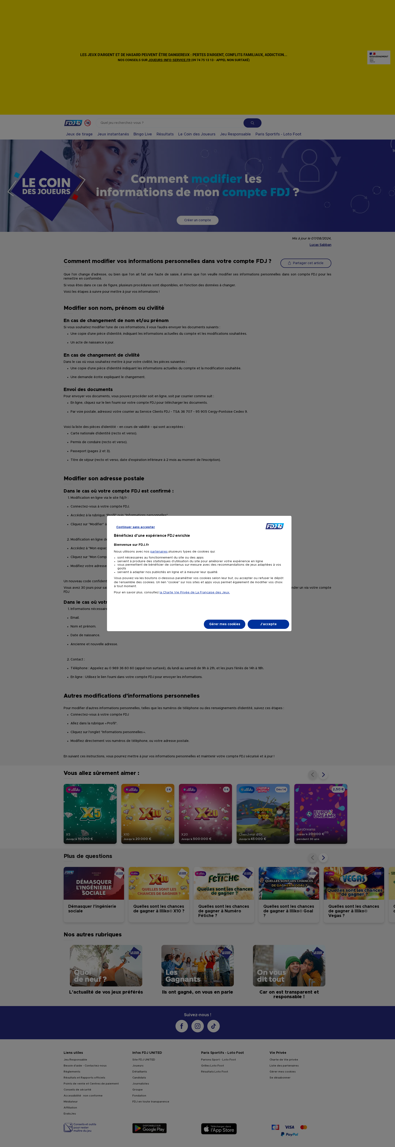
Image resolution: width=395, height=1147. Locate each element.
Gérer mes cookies (224, 624)
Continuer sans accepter (135, 527)
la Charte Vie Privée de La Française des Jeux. (195, 592)
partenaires (159, 551)
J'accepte (268, 624)
